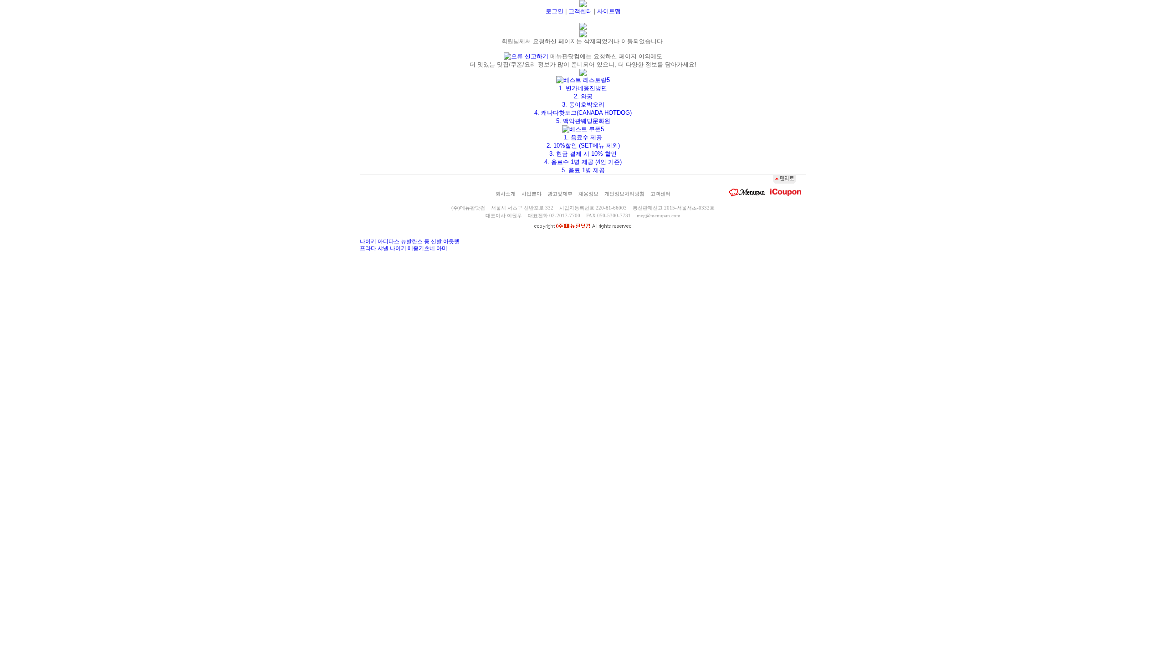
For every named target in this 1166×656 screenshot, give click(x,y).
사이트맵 (609, 11)
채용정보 (588, 193)
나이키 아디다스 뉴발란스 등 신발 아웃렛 (410, 241)
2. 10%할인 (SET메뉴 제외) (583, 145)
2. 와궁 (583, 96)
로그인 (554, 11)
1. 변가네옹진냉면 (583, 88)
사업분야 (532, 193)
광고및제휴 (560, 193)
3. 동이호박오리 (583, 104)
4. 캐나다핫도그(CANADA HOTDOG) (583, 112)
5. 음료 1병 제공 (583, 170)
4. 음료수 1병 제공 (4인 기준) (583, 162)
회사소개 (506, 193)
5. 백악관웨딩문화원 (583, 121)
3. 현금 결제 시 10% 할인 (583, 153)
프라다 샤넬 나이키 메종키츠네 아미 (403, 248)
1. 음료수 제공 (583, 137)
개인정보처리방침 (624, 193)
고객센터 (580, 11)
